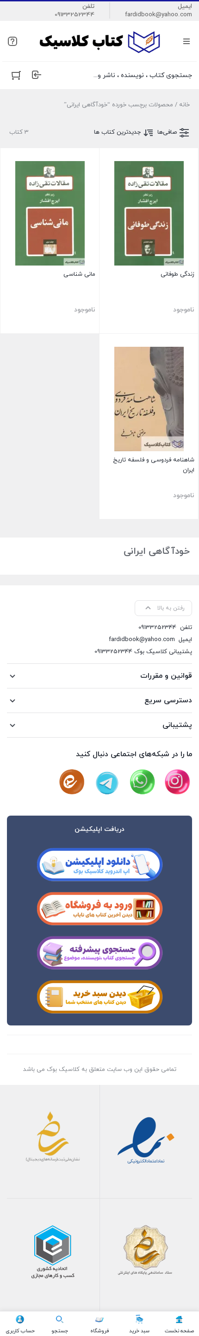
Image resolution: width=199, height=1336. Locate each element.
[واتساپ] (142, 782)
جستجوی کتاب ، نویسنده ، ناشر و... (142, 75)
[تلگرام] (107, 782)
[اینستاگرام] (177, 782)
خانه (184, 105)
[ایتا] (72, 782)
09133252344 (74, 15)
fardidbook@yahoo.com (158, 15)
